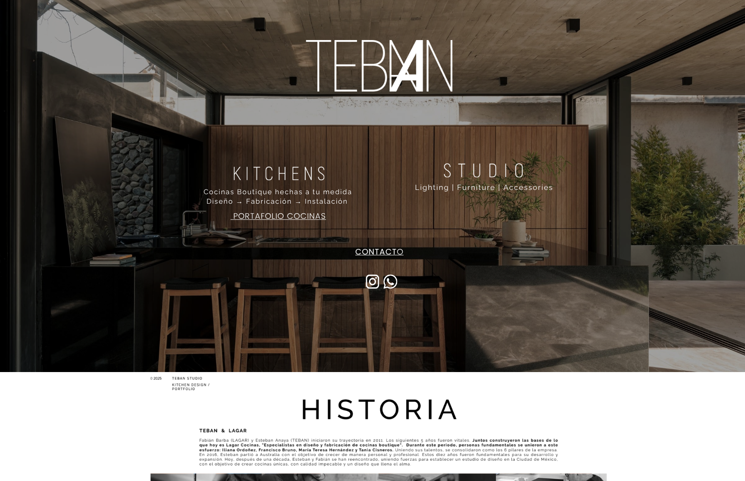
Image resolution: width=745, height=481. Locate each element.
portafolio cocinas (279, 216)
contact (376, 252)
